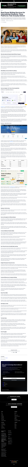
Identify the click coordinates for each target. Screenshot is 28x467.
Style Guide (2, 419)
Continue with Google (14, 378)
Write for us (2, 418)
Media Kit (16, 418)
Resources (2, 416)
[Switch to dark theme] (26, 1)
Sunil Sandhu (2, 435)
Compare (16, 417)
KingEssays (11, 141)
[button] (14, 1)
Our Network (16, 419)
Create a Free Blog (3, 420)
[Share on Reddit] (16, 352)
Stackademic (2, 441)
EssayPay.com (3, 106)
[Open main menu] (1, 1)
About (15, 423)
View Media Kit (14, 399)
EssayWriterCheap (12, 186)
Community (2, 417)
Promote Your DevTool (17, 416)
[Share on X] (14, 352)
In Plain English (3, 423)
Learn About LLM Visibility (17, 420)
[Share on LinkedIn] (13, 352)
